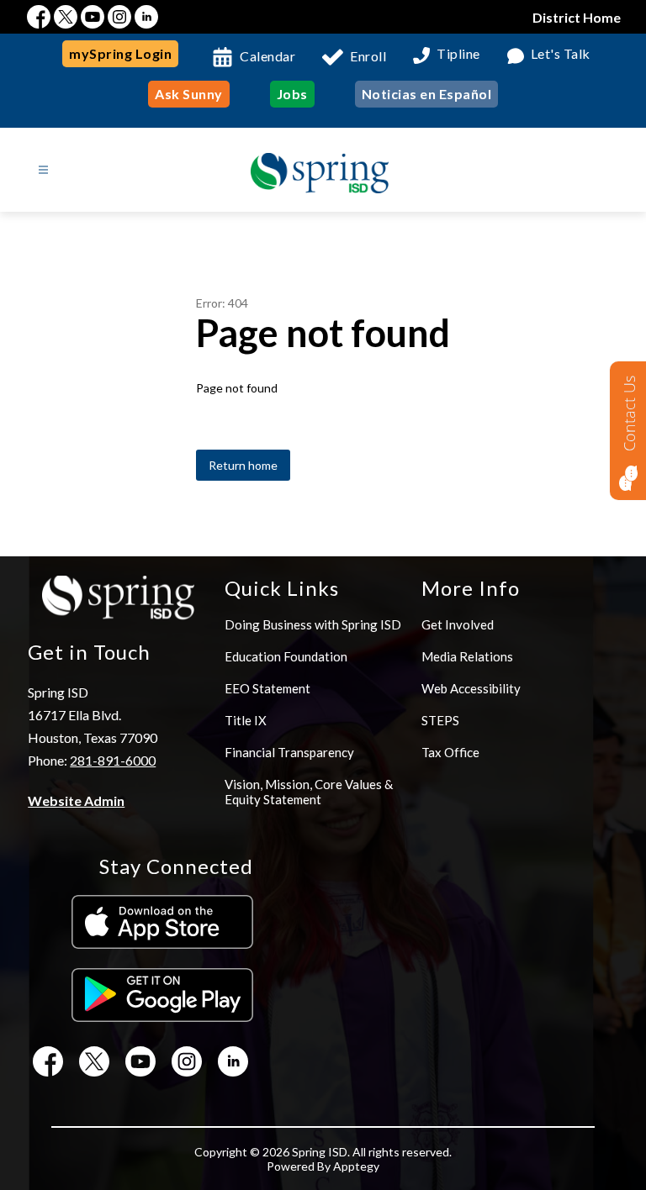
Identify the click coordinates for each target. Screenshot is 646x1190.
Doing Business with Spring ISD (313, 624)
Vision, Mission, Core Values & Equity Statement (309, 792)
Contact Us (629, 413)
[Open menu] (43, 170)
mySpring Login (120, 53)
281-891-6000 (113, 760)
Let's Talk (560, 54)
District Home (576, 17)
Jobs (292, 94)
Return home (243, 465)
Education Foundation (286, 656)
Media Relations (467, 656)
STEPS (440, 720)
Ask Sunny (189, 94)
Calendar (267, 56)
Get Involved (457, 624)
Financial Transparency (289, 752)
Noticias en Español (427, 94)
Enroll (368, 56)
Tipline (458, 54)
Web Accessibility (471, 688)
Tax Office (450, 752)
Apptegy (356, 1166)
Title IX (246, 720)
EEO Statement (267, 688)
